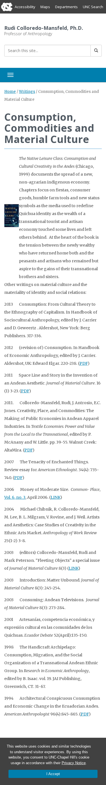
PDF (83, 363)
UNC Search (93, 6)
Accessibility (25, 6)
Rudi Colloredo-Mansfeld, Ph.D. (43, 27)
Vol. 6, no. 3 (14, 497)
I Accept (53, 774)
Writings (27, 91)
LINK (55, 497)
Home (10, 91)
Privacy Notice (74, 763)
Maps (45, 6)
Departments (66, 6)
